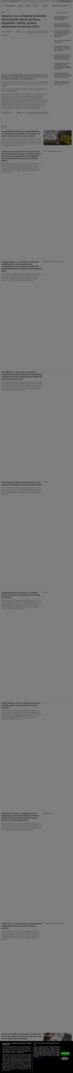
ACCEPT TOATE (65, 1053)
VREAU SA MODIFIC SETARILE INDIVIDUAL (64, 1058)
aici (25, 1062)
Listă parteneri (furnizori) (39, 1057)
